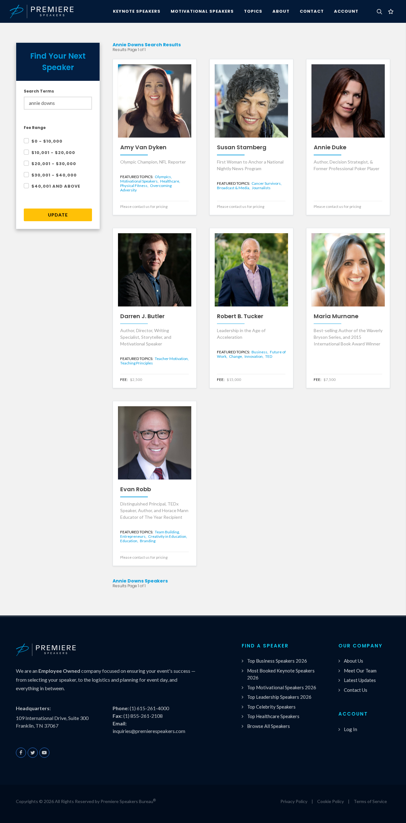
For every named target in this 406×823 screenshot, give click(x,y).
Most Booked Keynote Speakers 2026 (281, 674)
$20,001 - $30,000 (53, 164)
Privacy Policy (293, 801)
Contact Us (355, 690)
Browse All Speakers (268, 726)
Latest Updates (360, 680)
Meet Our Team (360, 670)
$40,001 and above (55, 186)
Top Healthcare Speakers (273, 716)
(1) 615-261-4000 (149, 708)
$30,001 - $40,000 (54, 175)
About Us (353, 661)
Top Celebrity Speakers (271, 707)
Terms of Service (370, 801)
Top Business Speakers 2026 (277, 661)
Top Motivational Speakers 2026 (281, 687)
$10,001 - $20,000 (53, 153)
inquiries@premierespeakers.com (149, 731)
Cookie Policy (330, 801)
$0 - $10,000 (46, 141)
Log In (350, 729)
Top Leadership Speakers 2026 (279, 697)
